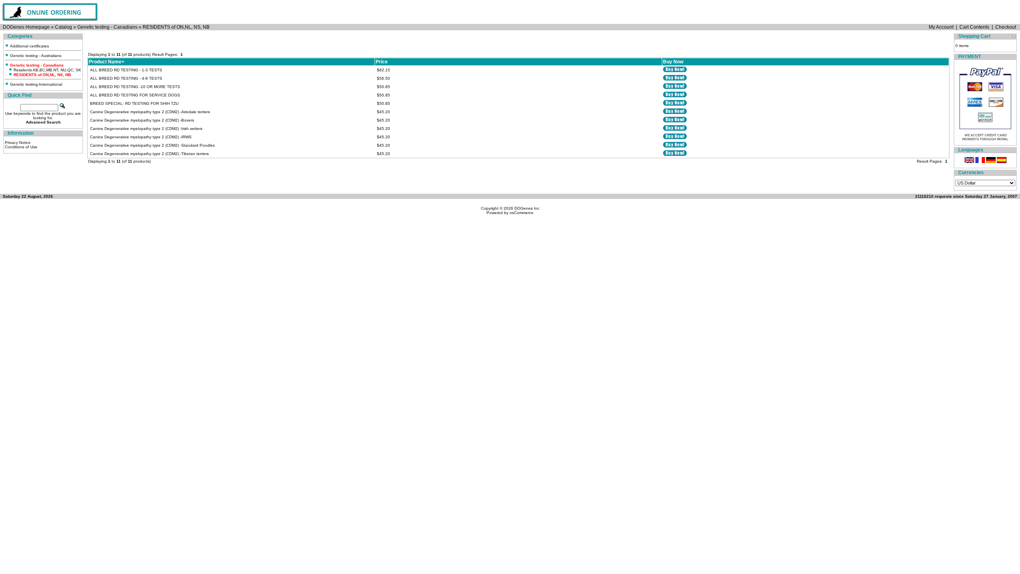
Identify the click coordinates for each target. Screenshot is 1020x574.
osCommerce (522, 212)
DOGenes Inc (526, 208)
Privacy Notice (18, 142)
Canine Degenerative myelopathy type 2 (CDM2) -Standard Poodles (152, 145)
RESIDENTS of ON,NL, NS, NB (176, 27)
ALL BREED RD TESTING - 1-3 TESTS (126, 70)
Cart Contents (974, 27)
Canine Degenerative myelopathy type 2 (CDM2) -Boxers (142, 120)
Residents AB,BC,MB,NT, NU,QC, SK (46, 70)
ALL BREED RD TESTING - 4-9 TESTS (126, 78)
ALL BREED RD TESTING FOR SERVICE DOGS (135, 95)
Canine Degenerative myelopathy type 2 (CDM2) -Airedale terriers (150, 112)
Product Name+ (106, 62)
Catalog (63, 27)
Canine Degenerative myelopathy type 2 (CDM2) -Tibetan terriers (149, 153)
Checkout (1005, 27)
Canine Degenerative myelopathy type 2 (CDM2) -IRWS (141, 137)
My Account (941, 27)
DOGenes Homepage (26, 27)
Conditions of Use (21, 147)
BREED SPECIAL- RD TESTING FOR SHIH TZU (134, 103)
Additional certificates (29, 46)
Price (382, 62)
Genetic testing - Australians (35, 55)
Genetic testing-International (35, 84)
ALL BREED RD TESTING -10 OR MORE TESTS (135, 87)
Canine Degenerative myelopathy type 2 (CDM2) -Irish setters (146, 128)
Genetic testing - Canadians (107, 27)
